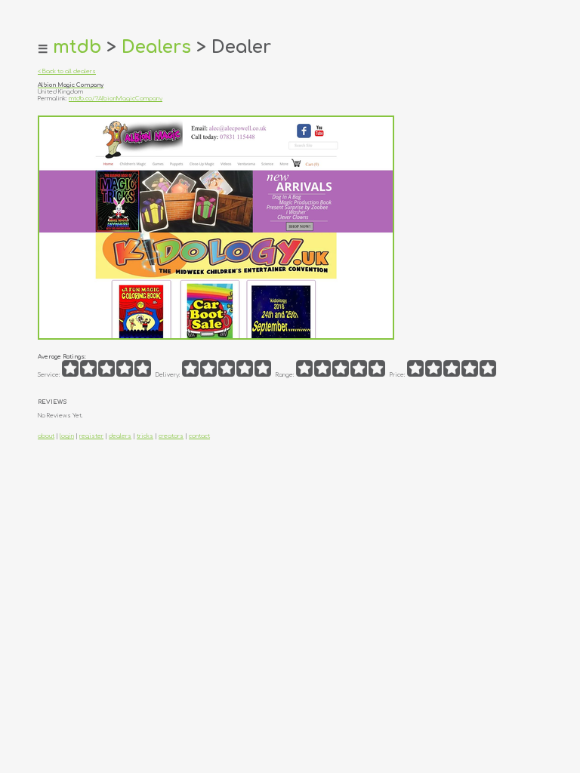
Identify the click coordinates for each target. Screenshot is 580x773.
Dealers (156, 47)
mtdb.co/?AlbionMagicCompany (115, 98)
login (67, 436)
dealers (120, 436)
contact (199, 436)
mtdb (77, 47)
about (46, 436)
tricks (145, 436)
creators (171, 436)
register (91, 436)
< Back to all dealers (67, 71)
